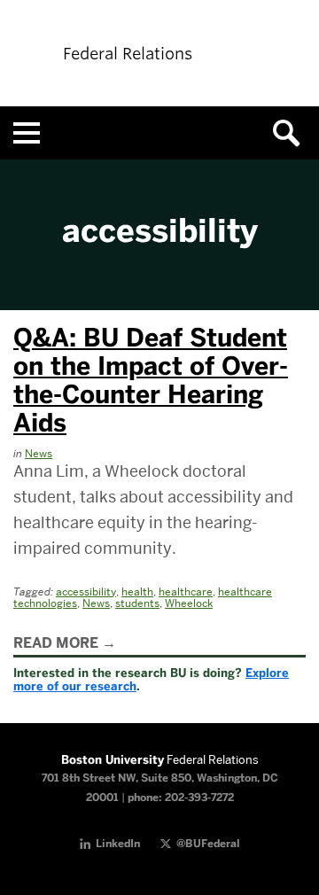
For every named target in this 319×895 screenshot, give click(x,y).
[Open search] (292, 133)
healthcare (186, 591)
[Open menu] (26, 133)
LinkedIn (118, 844)
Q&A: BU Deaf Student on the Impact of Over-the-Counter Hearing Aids (150, 380)
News (38, 453)
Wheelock (189, 603)
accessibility (86, 591)
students (137, 603)
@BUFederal (208, 844)
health (137, 591)
